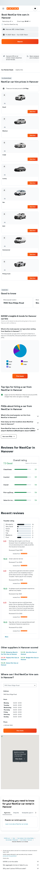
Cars (14, 838)
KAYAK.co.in (7, 838)
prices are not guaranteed (9, 856)
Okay (7, 531)
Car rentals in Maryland (12, 840)
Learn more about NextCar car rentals (16, 824)
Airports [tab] (16, 813)
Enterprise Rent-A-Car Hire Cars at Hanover (9, 653)
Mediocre (9, 535)
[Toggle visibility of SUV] (8, 364)
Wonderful (9, 524)
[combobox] (8, 21)
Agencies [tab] (7, 813)
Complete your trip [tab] (28, 813)
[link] (20, 376)
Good (8, 529)
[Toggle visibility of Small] (9, 361)
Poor (7, 537)
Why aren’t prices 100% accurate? (14, 868)
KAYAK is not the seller (10, 861)
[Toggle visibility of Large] (24, 364)
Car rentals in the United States (25, 838)
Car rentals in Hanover (26, 840)
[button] (3, 8)
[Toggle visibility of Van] (8, 367)
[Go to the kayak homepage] (13, 8)
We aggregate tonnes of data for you (15, 865)
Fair (7, 533)
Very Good (9, 526)
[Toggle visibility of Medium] (24, 361)
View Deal (32, 111)
